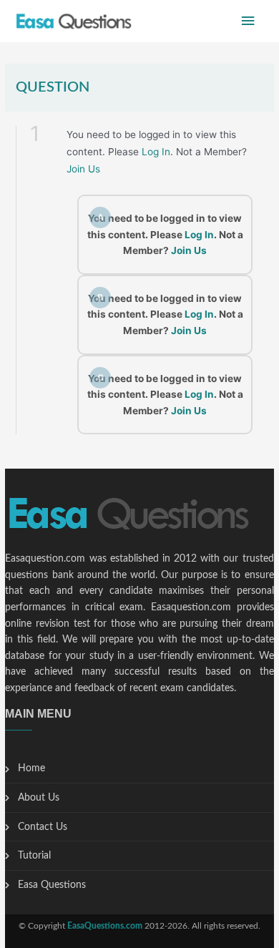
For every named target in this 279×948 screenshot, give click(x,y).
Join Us (83, 169)
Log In (156, 151)
